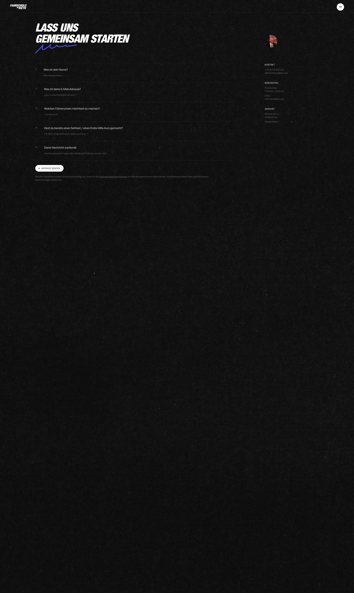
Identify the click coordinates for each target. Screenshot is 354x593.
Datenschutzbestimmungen (113, 176)
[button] (340, 6)
